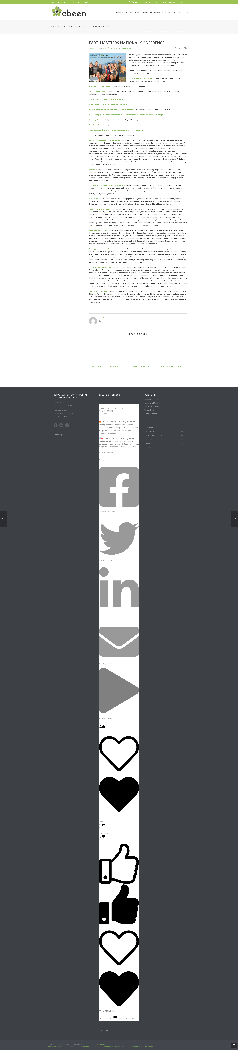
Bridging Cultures (96, 120)
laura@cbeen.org (60, 416)
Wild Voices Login (151, 399)
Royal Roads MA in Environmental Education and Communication (116, 130)
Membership (121, 12)
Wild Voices (134, 12)
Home (143, 31)
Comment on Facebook (126, 1018)
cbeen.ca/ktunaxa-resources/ (119, 430)
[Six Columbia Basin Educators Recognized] (138, 351)
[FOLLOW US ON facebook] (56, 425)
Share (101, 460)
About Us (177, 12)
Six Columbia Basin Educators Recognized (139, 367)
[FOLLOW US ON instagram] (67, 425)
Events (150, 31)
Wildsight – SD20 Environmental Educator (106, 367)
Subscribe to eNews (152, 406)
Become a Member (152, 403)
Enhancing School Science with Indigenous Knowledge (111, 109)
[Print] (176, 48)
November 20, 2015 (110, 48)
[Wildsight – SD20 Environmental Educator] (106, 351)
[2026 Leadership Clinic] (171, 351)
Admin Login (59, 434)
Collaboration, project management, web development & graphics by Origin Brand (80, 1046)
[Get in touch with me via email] (100, 321)
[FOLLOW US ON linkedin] (61, 425)
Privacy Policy (100, 1044)
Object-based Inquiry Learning (141, 78)
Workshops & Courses (151, 12)
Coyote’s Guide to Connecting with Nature (107, 99)
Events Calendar (150, 413)
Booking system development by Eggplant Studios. (134, 1046)
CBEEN (93, 48)
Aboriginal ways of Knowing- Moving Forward (108, 104)
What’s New (149, 410)
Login (186, 12)
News (129, 48)
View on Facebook (106, 452)
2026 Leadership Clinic (170, 367)
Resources (166, 12)
